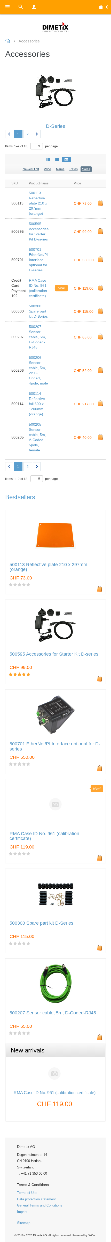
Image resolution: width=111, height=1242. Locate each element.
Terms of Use (27, 1193)
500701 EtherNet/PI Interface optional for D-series (38, 259)
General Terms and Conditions (39, 1205)
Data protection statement (36, 1199)
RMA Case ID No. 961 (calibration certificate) (55, 1093)
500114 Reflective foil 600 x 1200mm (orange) (37, 403)
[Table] (66, 159)
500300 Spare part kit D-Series (38, 311)
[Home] (55, 27)
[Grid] (48, 159)
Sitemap (23, 1223)
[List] (57, 159)
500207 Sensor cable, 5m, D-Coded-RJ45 (37, 337)
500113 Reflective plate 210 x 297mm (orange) (38, 203)
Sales (86, 169)
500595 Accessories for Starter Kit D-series (54, 654)
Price (47, 169)
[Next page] (37, 134)
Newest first (31, 169)
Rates (73, 169)
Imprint (22, 1212)
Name (60, 169)
